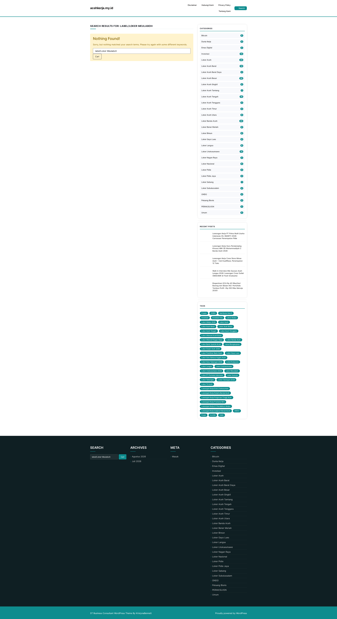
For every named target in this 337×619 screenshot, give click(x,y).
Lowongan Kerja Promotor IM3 (212, 402)
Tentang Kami (225, 11)
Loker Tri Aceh (206, 384)
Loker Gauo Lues (232, 353)
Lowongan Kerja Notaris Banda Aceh (215, 393)
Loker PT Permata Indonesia (212, 375)
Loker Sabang (207, 182)
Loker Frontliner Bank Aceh (211, 353)
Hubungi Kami (208, 5)
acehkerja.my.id (101, 8)
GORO (213, 313)
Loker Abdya (231, 318)
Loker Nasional (207, 164)
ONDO (204, 194)
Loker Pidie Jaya (208, 176)
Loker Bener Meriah (209, 127)
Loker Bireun (206, 133)
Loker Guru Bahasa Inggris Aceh (213, 358)
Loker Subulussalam (210, 188)
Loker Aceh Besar (209, 78)
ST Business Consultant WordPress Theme (111, 613)
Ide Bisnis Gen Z (226, 313)
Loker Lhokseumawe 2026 (211, 371)
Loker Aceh (206, 60)
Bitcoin (204, 35)
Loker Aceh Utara (209, 115)
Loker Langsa (207, 145)
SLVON (212, 415)
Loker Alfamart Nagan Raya (211, 340)
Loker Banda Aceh (209, 121)
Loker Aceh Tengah (209, 96)
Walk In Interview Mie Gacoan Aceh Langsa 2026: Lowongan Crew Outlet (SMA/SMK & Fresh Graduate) (228, 273)
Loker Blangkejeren (232, 344)
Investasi (205, 54)
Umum (204, 212)
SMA (221, 415)
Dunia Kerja (206, 41)
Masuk (175, 456)
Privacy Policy (224, 5)
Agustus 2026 (139, 456)
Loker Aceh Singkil (209, 84)
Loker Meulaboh (232, 371)
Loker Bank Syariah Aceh (211, 344)
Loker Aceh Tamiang (210, 90)
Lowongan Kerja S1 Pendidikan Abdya (215, 406)
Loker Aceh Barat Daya (211, 72)
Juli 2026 (136, 461)
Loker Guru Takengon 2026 (211, 362)
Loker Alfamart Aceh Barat (211, 335)
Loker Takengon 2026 (226, 380)
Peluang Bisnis (207, 200)
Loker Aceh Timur (209, 109)
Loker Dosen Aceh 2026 (210, 349)
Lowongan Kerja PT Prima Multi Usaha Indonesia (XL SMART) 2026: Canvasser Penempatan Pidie (228, 235)
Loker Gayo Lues (208, 139)
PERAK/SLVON (207, 206)
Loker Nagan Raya (209, 157)
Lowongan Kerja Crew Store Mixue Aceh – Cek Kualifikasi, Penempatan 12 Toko (227, 260)
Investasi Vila (217, 318)
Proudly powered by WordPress (231, 613)
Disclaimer (192, 5)
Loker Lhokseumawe (210, 151)
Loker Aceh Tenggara (210, 103)
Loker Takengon (207, 380)
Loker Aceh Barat (208, 66)
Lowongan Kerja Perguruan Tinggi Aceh (216, 397)
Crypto (204, 313)
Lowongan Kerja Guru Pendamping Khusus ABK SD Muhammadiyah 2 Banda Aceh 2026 (226, 248)
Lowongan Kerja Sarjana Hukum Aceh (215, 411)
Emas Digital (206, 47)
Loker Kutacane (232, 362)
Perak (203, 415)
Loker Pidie (206, 170)
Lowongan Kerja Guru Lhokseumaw (214, 388)
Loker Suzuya (232, 375)
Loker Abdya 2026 (208, 322)
